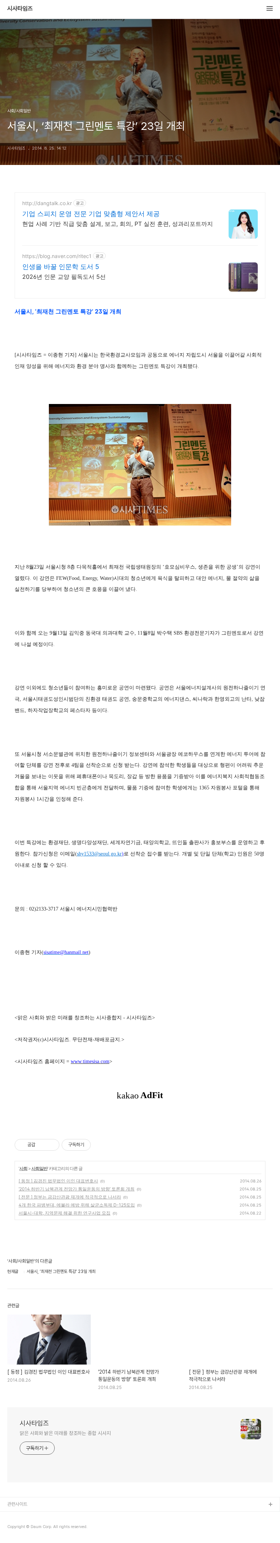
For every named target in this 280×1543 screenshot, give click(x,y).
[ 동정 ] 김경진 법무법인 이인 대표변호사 (58, 1181)
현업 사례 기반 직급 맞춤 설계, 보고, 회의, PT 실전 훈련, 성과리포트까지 (117, 223)
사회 (23, 1168)
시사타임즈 (20, 8)
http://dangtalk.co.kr (47, 203)
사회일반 (39, 1168)
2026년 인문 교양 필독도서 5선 (64, 276)
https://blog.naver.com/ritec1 (57, 256)
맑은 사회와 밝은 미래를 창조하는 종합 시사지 (65, 1433)
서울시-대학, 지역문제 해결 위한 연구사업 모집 (64, 1213)
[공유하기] (42, 1144)
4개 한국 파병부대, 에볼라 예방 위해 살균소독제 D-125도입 (77, 1205)
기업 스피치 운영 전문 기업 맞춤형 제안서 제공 (91, 214)
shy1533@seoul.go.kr (99, 854)
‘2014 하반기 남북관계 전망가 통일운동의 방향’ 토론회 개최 (77, 1189)
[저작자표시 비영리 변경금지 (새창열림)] (100, 1145)
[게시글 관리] (51, 1144)
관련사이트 (17, 1504)
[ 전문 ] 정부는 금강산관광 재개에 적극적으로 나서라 (70, 1197)
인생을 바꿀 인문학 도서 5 (60, 266)
